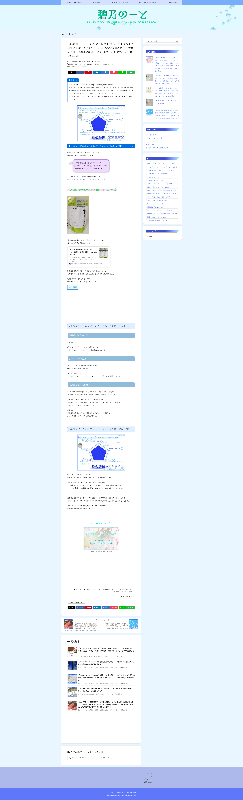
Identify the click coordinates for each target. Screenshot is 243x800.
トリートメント (152, 141)
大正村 (170, 184)
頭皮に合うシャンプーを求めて (76, 66)
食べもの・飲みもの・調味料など (157, 148)
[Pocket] (114, 72)
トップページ (148, 773)
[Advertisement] (101, 304)
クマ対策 (173, 164)
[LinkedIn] (97, 72)
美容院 (170, 210)
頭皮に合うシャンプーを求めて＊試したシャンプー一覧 (86, 179)
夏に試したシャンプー (154, 184)
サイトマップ (148, 776)
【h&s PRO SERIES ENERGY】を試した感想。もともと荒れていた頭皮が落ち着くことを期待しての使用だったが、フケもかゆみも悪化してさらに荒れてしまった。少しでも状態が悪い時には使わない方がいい (105, 704)
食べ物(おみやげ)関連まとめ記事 (157, 220)
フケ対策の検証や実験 (154, 170)
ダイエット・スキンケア (154, 138)
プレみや (170, 170)
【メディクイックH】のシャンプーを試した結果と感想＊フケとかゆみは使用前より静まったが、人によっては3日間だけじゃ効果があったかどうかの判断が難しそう (106, 650)
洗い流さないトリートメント (156, 203)
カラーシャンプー (160, 164)
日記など (150, 144)
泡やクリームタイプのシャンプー (157, 200)
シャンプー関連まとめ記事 (169, 167)
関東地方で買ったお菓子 (170, 213)
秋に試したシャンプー (109, 64)
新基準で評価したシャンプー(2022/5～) (159, 187)
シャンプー (74, 34)
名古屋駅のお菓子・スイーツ (156, 180)
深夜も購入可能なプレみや (155, 207)
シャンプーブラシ (152, 167)
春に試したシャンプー (170, 194)
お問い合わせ (148, 782)
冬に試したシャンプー (154, 177)
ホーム (65, 34)
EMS (148, 164)
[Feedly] (131, 72)
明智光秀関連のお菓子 (154, 194)
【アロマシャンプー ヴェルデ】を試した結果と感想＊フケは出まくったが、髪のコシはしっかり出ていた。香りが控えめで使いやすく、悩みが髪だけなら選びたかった (106, 677)
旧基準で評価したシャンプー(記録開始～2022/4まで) (85, 64)
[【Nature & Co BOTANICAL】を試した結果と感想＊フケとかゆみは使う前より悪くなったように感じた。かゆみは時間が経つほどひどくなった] (150, 77)
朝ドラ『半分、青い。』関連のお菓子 (158, 197)
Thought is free (132, 795)
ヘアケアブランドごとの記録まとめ (158, 174)
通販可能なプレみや (153, 213)
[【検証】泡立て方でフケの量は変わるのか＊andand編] (150, 102)
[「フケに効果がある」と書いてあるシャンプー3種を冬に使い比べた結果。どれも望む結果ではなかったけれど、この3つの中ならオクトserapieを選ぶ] (150, 90)
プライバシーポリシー (150, 779)
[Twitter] (72, 72)
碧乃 (132, 596)
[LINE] (122, 72)
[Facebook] (80, 72)
